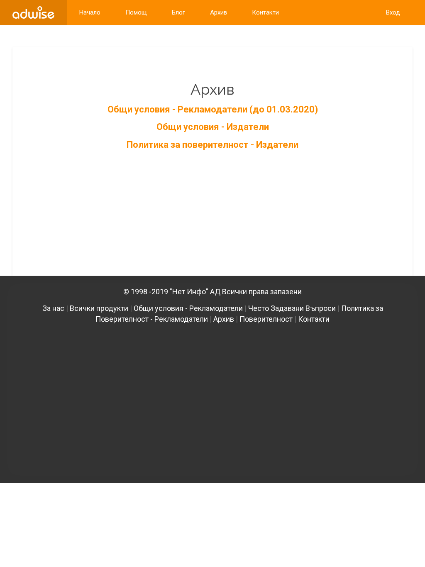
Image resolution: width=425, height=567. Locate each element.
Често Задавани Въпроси (292, 308)
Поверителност (266, 319)
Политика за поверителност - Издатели (212, 144)
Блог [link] (178, 12)
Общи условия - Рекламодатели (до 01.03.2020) (212, 109)
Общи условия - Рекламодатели (188, 308)
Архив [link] (218, 12)
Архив (223, 319)
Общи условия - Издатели (212, 127)
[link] (33, 12)
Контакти (314, 319)
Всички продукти (99, 308)
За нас (53, 308)
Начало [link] (89, 12)
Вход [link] (393, 12)
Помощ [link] (136, 12)
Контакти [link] (265, 12)
